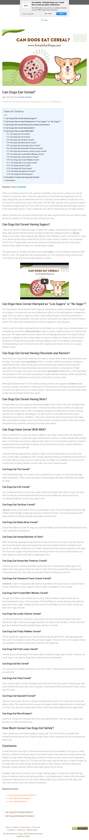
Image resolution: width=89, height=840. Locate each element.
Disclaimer (21, 830)
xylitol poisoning (32, 331)
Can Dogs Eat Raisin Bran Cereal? (23, 143)
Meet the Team (32, 830)
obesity (76, 233)
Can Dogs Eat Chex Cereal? (21, 168)
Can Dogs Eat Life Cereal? (20, 137)
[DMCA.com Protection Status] (80, 829)
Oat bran (6, 510)
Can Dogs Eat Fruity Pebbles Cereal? (25, 160)
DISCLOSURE (46, 102)
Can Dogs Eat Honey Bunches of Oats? (25, 146)
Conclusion (10, 180)
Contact (15, 827)
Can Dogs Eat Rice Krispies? (22, 174)
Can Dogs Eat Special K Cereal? (23, 171)
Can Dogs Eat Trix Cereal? (20, 134)
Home (8, 827)
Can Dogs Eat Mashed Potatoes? (20, 816)
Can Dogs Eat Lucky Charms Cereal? (24, 157)
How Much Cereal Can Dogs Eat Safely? (22, 177)
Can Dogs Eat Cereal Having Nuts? (20, 128)
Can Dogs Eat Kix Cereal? (20, 166)
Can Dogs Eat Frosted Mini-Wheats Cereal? (27, 154)
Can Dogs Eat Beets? (18, 801)
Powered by (25, 14)
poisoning (31, 361)
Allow (61, 14)
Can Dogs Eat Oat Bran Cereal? (22, 140)
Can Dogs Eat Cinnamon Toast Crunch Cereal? (28, 151)
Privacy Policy (25, 827)
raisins (73, 383)
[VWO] (31, 14)
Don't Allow (48, 14)
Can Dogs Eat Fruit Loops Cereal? (24, 163)
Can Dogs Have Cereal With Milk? (19, 131)
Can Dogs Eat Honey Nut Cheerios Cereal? (26, 148)
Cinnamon (6, 583)
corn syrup (48, 252)
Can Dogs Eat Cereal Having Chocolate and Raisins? (27, 125)
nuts (47, 404)
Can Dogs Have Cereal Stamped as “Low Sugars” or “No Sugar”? (33, 121)
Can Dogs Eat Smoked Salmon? (23, 795)
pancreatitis (53, 371)
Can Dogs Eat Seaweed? (20, 798)
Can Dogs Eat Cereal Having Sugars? (21, 118)
